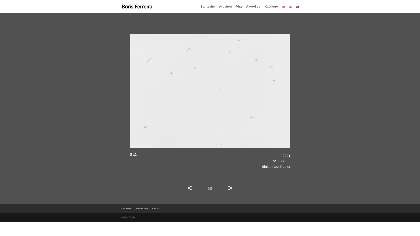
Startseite (207, 6)
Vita (239, 6)
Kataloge (271, 6)
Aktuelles (253, 6)
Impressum (126, 208)
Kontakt (155, 208)
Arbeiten (225, 6)
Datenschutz (142, 208)
